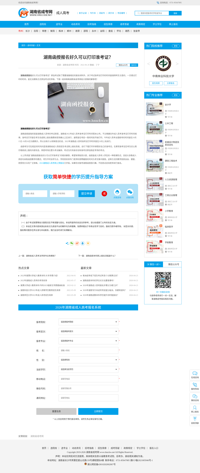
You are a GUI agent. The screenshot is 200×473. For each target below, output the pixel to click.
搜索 (175, 13)
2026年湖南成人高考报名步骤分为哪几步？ (101, 285)
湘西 (127, 31)
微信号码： (41, 388)
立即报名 (170, 83)
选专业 (59, 24)
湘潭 (77, 31)
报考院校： (41, 322)
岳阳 (36, 31)
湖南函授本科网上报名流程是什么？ (101, 256)
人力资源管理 (171, 179)
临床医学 (169, 227)
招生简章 (108, 24)
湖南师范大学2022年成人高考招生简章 (36, 295)
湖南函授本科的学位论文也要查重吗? (98, 280)
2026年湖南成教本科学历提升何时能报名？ (101, 295)
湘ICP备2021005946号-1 (141, 460)
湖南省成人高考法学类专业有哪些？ (41, 256)
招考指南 (91, 24)
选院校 (43, 24)
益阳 (102, 31)
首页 (26, 24)
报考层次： (41, 331)
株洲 (61, 31)
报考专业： (41, 341)
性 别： (41, 360)
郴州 (69, 31)
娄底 (110, 31)
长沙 (27, 31)
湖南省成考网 (37, 436)
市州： (21, 31)
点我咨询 (117, 197)
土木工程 (169, 123)
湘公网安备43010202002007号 (101, 464)
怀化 (119, 31)
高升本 (111, 13)
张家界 (136, 31)
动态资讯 (75, 24)
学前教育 (169, 242)
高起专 (102, 13)
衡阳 (52, 31)
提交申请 (86, 193)
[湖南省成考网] (43, 17)
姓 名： (41, 350)
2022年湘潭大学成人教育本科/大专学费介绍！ (39, 276)
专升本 (93, 13)
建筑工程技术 (171, 161)
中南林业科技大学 (163, 76)
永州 (94, 31)
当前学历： (41, 369)
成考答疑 (124, 24)
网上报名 (173, 24)
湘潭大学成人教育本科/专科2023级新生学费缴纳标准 (42, 285)
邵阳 (86, 31)
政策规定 (140, 24)
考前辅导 (121, 13)
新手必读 (83, 13)
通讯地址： (41, 398)
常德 (44, 31)
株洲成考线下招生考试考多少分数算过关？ (101, 276)
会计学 (168, 105)
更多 (176, 46)
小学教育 (169, 211)
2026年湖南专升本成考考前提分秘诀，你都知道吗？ (105, 290)
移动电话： (41, 379)
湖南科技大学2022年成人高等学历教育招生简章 (40, 290)
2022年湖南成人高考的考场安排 (33, 280)
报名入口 (154, 448)
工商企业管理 (171, 195)
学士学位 (157, 24)
